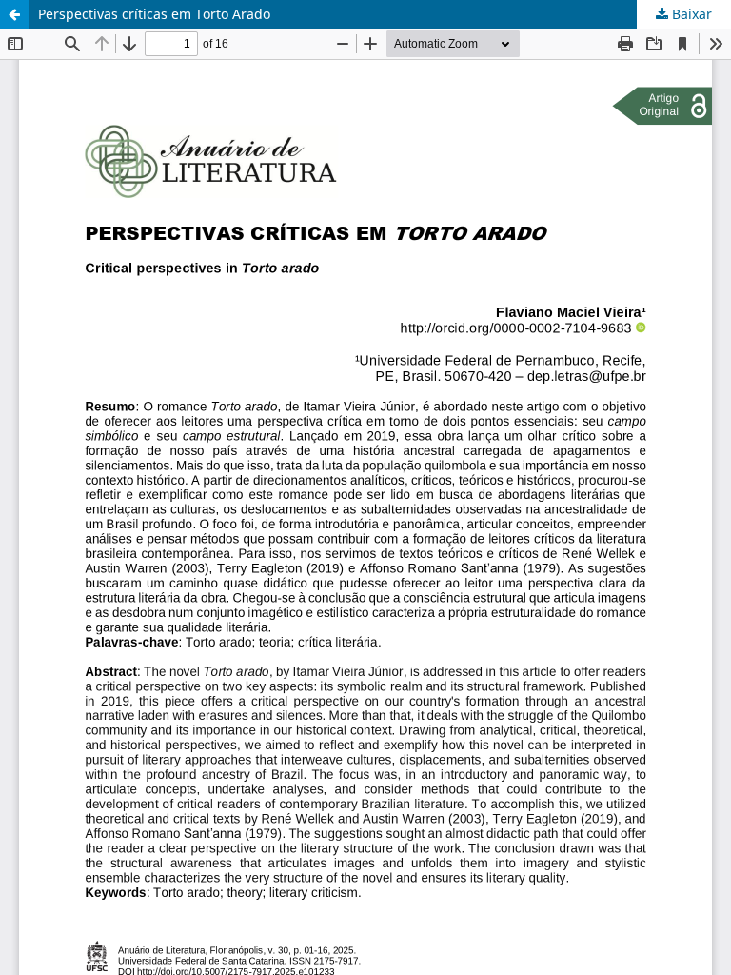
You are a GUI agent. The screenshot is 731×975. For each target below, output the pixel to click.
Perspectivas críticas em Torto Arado (154, 14)
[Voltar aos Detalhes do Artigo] (14, 14)
